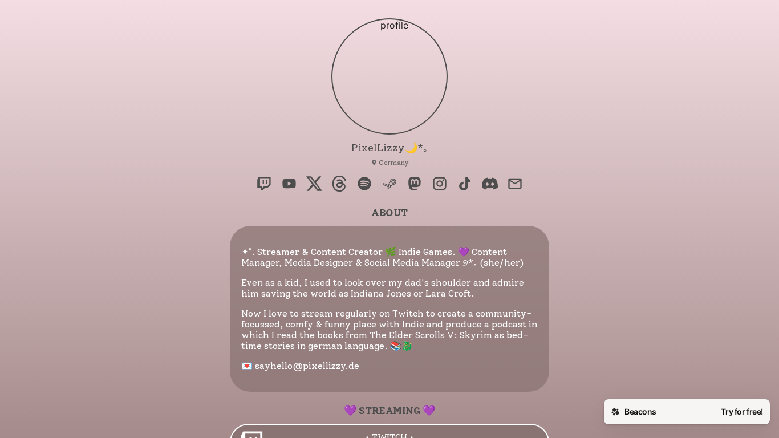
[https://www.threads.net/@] (339, 184)
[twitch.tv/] (264, 184)
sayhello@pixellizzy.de (307, 365)
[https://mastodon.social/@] (414, 184)
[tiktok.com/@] (464, 184)
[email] (515, 184)
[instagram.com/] (439, 184)
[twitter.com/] (314, 184)
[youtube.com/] (289, 184)
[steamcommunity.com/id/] (389, 184)
